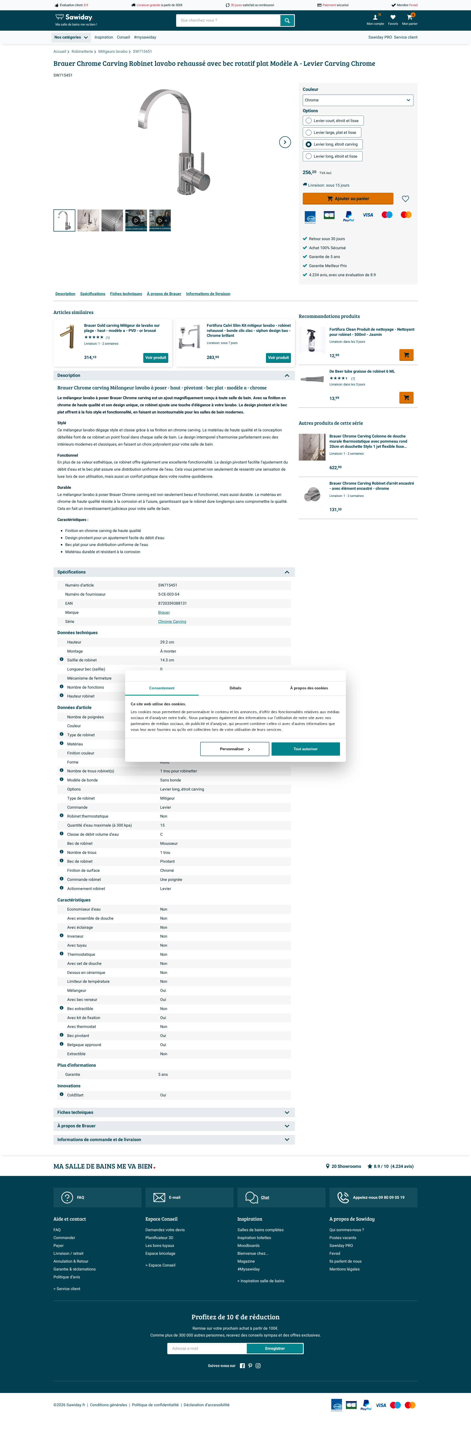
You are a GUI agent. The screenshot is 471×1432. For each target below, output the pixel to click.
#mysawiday (145, 37)
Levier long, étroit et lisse (335, 156)
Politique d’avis (66, 1277)
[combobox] (229, 20)
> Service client (66, 1289)
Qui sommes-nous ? (346, 1230)
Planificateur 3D (159, 1238)
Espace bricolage (160, 1253)
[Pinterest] (250, 1366)
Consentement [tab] (161, 688)
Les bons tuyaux (159, 1246)
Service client (406, 37)
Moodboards (248, 1246)
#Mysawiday (248, 1269)
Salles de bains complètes (260, 1230)
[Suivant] (285, 142)
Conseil (123, 37)
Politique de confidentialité (155, 1405)
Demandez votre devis (165, 1230)
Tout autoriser (306, 749)
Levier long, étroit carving (336, 144)
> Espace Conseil (160, 1265)
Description (65, 294)
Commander (64, 1238)
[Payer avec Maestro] (387, 214)
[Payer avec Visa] (367, 214)
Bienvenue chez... (252, 1253)
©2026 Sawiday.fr (69, 1405)
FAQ (80, 1197)
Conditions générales (108, 1405)
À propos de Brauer (164, 294)
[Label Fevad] (310, 217)
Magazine (246, 1261)
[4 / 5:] (136, 220)
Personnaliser (232, 749)
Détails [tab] (236, 688)
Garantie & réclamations (74, 1269)
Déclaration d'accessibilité (207, 1405)
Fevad (334, 1253)
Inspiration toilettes (254, 1238)
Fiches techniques (126, 294)
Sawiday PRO (380, 37)
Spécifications (92, 294)
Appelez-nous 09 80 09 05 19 (379, 1197)
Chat (265, 1197)
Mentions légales (344, 1269)
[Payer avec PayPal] (348, 216)
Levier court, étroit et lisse (336, 121)
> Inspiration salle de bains (260, 1281)
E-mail (174, 1197)
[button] (405, 199)
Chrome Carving (172, 622)
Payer (58, 1246)
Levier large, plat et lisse (335, 133)
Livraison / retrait (68, 1253)
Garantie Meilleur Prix (328, 266)
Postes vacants (342, 1238)
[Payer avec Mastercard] (406, 214)
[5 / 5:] (160, 220)
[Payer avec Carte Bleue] (329, 215)
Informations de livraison (208, 294)
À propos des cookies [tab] (309, 688)
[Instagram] (258, 1366)
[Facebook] (242, 1366)
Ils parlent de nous (345, 1261)
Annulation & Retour (70, 1261)
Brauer (164, 612)
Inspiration (104, 37)
